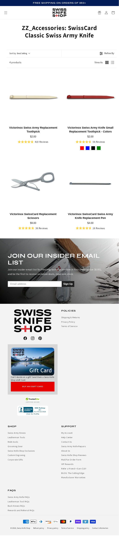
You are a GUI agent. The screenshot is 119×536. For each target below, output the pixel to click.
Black (93, 148)
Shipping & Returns (70, 317)
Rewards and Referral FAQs (21, 510)
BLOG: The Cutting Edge (72, 473)
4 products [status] (15, 62)
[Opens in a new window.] (32, 400)
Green (99, 148)
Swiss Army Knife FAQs (19, 497)
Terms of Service (69, 326)
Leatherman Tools (16, 437)
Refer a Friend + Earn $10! (73, 468)
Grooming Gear (15, 446)
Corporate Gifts (15, 459)
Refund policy (38, 528)
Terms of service (67, 528)
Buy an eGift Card (32, 387)
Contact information (100, 528)
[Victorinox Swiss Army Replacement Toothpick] (33, 97)
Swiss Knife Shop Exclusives (21, 450)
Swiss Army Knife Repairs (73, 446)
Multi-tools (13, 441)
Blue (87, 148)
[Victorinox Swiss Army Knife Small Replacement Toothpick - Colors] (90, 97)
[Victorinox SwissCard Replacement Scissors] (33, 184)
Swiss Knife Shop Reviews (73, 455)
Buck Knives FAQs (16, 505)
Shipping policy (83, 528)
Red (82, 148)
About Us (65, 450)
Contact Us (66, 441)
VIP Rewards (67, 464)
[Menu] (5, 12)
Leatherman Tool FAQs (18, 501)
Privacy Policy (68, 321)
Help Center (67, 437)
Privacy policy (52, 528)
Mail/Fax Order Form (71, 459)
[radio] (106, 62)
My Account (67, 432)
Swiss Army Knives (17, 432)
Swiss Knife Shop (23, 528)
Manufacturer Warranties (73, 477)
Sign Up (68, 283)
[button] (113, 12)
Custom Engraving (16, 455)
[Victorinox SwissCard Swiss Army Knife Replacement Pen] (90, 184)
